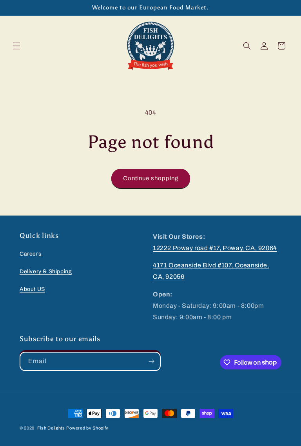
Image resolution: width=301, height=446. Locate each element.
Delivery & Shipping (46, 271)
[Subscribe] (151, 361)
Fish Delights (51, 428)
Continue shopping (150, 178)
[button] (16, 46)
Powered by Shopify (87, 428)
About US (32, 289)
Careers (30, 254)
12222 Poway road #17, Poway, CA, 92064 (215, 248)
